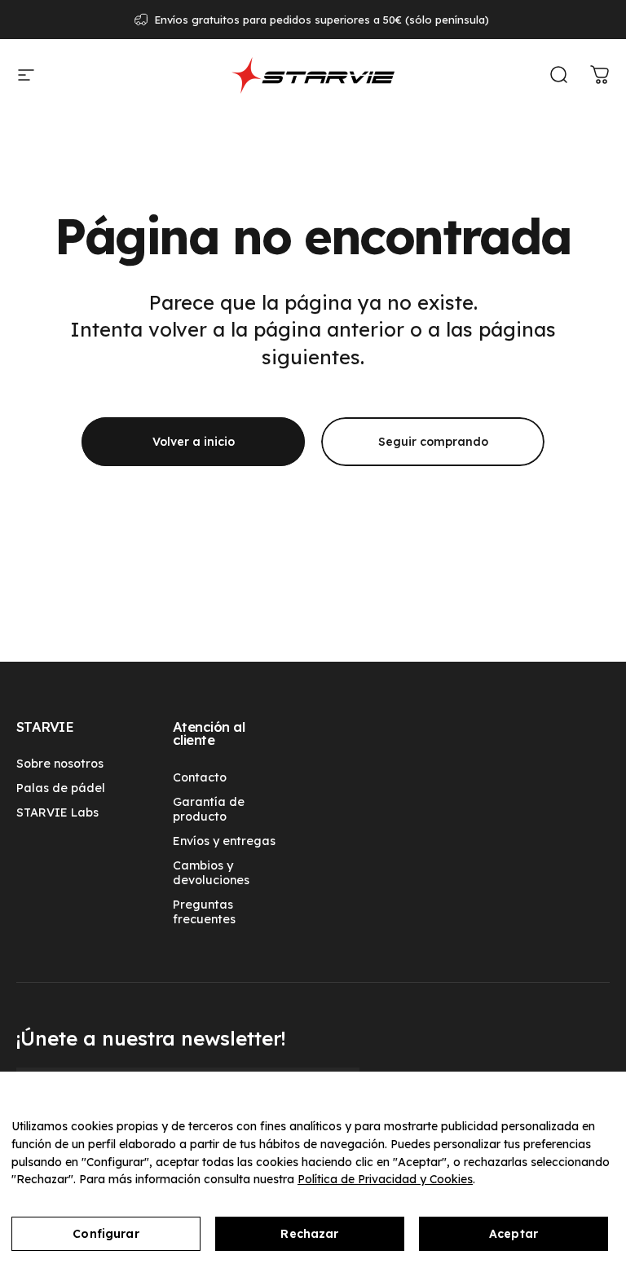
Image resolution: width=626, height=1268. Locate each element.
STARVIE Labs (57, 812)
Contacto (200, 777)
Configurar (106, 1233)
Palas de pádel (60, 788)
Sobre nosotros (60, 763)
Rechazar (309, 1233)
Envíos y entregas (224, 841)
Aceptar (513, 1233)
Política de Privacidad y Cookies (385, 1179)
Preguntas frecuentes (204, 912)
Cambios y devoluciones (211, 872)
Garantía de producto (209, 809)
